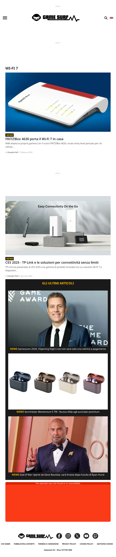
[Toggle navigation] (5, 18)
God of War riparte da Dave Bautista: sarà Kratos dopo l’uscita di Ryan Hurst (58, 474)
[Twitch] (95, 535)
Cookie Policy (86, 544)
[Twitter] (78, 535)
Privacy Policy (69, 544)
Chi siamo (5, 544)
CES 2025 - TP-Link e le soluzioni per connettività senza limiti (51, 262)
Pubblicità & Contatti (24, 544)
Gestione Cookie (105, 544)
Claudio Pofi (13, 152)
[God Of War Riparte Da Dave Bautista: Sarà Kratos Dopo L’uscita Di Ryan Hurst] (58, 444)
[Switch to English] (111, 18)
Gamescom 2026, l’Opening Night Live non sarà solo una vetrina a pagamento (58, 348)
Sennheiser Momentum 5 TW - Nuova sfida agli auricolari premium (58, 411)
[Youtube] (87, 535)
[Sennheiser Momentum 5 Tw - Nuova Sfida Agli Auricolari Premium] (58, 381)
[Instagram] (69, 535)
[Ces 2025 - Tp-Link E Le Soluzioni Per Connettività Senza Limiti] (58, 225)
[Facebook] (60, 535)
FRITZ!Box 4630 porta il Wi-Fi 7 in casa (34, 139)
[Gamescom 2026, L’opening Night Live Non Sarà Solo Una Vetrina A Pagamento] (58, 318)
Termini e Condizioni (48, 544)
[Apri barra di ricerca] (106, 18)
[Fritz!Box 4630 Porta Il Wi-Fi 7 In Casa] (58, 102)
